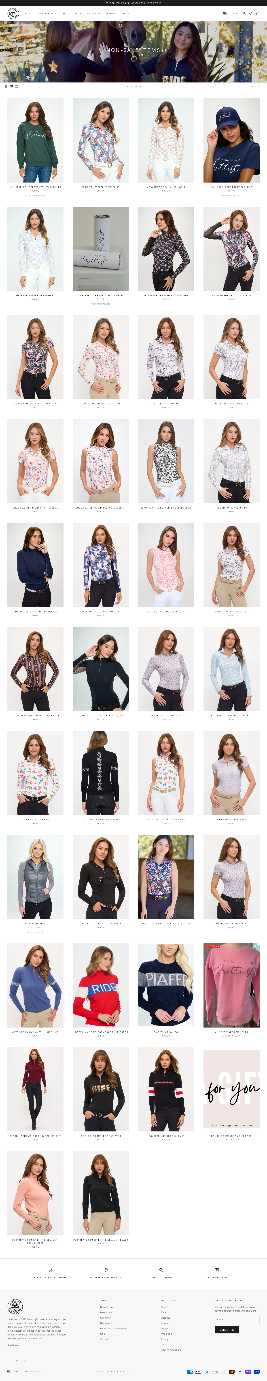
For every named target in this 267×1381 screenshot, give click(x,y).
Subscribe (227, 1329)
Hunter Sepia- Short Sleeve (231, 924)
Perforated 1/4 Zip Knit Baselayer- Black (100, 1240)
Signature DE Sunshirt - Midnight (166, 295)
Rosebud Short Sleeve (231, 819)
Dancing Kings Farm (171, 1350)
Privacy (164, 1339)
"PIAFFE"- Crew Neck (166, 1032)
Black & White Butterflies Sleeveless (166, 508)
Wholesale (166, 1333)
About (111, 13)
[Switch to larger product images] (6, 87)
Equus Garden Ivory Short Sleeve (35, 508)
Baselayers (106, 1312)
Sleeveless (106, 1323)
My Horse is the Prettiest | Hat (231, 187)
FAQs (163, 1312)
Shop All (104, 1339)
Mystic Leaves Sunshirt (166, 404)
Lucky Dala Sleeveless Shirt (166, 819)
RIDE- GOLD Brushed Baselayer (101, 1136)
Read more (13, 1345)
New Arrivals (47, 13)
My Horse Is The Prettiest (113, 1328)
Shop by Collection (88, 13)
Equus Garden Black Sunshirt (232, 295)
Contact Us (167, 1328)
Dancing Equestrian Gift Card (231, 1136)
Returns (165, 1323)
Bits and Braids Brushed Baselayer (35, 716)
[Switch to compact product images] (16, 87)
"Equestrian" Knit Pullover (166, 1136)
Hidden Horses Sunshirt (232, 508)
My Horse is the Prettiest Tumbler (101, 295)
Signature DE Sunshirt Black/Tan (100, 716)
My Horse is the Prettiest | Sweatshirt (35, 187)
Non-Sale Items (32, 25)
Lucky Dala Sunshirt (35, 819)
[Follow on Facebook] (9, 1360)
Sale (66, 13)
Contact (127, 13)
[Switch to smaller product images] (11, 87)
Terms (164, 1344)
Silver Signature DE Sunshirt (35, 295)
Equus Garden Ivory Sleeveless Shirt (101, 508)
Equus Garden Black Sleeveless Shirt (166, 924)
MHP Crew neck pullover (231, 1032)
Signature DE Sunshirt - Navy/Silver (35, 612)
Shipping (165, 1317)
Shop (18, 25)
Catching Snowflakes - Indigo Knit (35, 1032)
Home (28, 13)
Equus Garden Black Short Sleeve (36, 404)
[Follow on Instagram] (17, 1360)
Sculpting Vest (35, 924)
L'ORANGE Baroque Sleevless (166, 612)
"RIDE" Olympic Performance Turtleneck (101, 1032)
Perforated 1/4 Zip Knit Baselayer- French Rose (35, 1241)
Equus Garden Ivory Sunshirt (101, 404)
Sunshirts (105, 1317)
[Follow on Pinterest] (25, 1360)
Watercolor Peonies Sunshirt (101, 612)
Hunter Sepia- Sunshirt (166, 716)
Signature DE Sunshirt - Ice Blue (231, 716)
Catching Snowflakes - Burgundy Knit (35, 1136)
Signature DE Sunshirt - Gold (166, 187)
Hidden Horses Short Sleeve (231, 404)
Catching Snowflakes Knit (101, 819)
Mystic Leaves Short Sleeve (231, 612)
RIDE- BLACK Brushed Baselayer (101, 924)
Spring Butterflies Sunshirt (101, 187)
